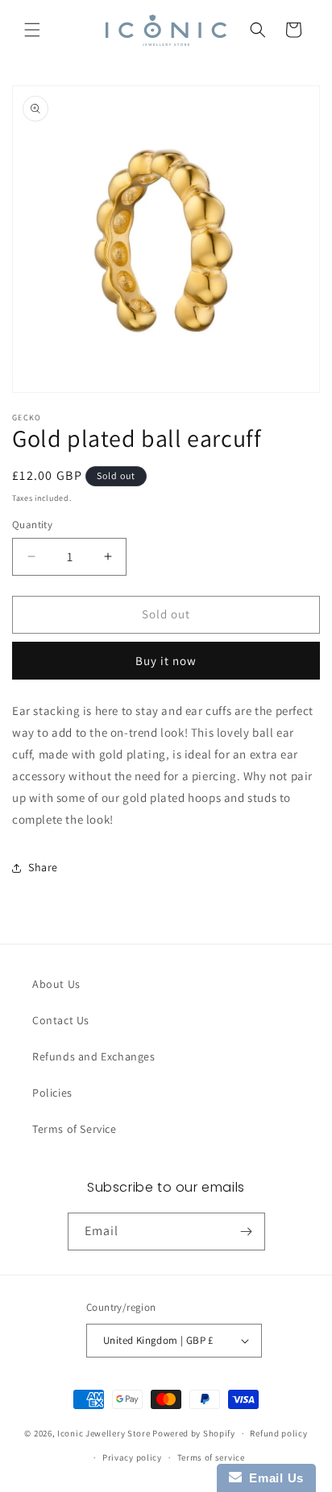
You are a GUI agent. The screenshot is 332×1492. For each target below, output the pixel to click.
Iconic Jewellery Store (103, 1433)
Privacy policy (132, 1457)
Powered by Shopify (193, 1433)
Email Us (273, 1478)
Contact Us (60, 1020)
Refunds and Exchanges (94, 1056)
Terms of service (211, 1457)
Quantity (32, 524)
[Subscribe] (246, 1231)
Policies (52, 1092)
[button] (32, 30)
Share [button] (43, 867)
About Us (56, 984)
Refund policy (278, 1433)
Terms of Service (74, 1129)
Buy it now (166, 660)
